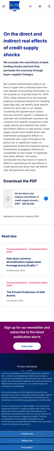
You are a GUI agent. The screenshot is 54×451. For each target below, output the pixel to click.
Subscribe (27, 346)
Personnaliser (27, 447)
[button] (49, 6)
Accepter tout (27, 434)
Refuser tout (27, 441)
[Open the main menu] (3, 6)
